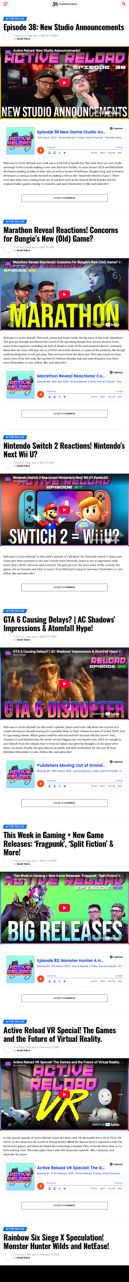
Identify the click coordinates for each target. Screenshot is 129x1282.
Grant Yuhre (23, 38)
